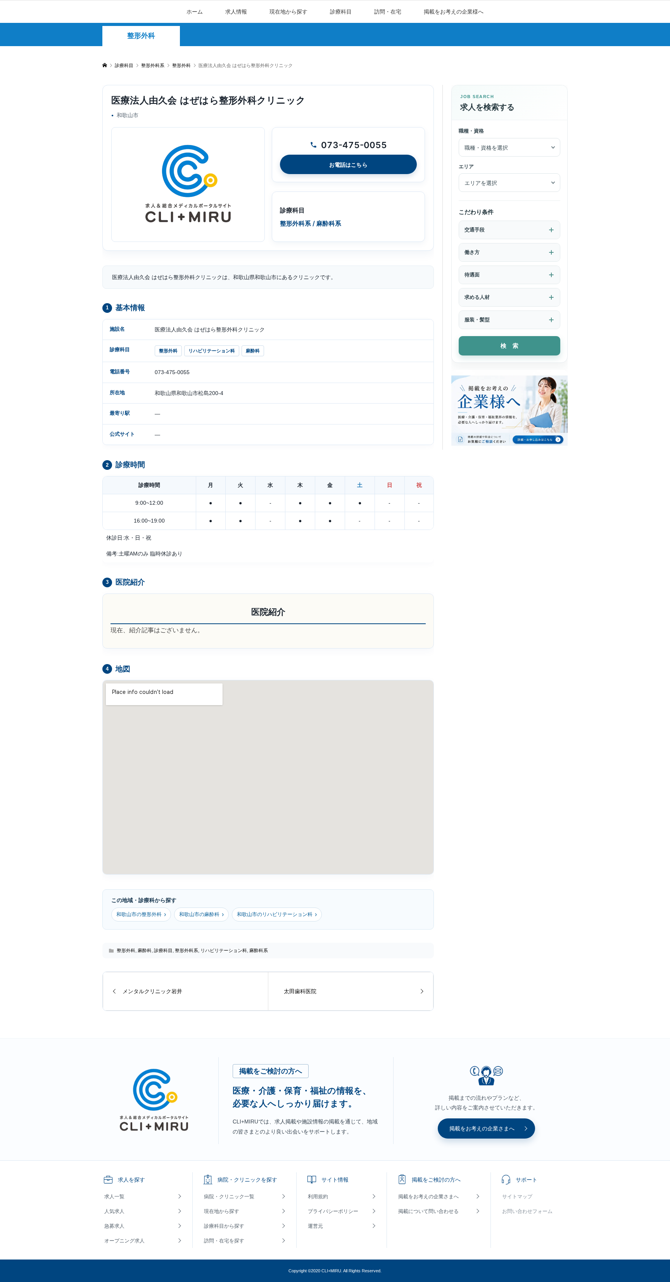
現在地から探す (288, 12)
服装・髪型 (477, 320)
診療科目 (341, 12)
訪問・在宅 (387, 12)
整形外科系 (186, 950)
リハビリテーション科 (211, 351)
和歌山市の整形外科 (141, 914)
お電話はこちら (348, 164)
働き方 (472, 252)
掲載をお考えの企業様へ (454, 12)
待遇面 (472, 275)
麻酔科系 (258, 950)
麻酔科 (253, 351)
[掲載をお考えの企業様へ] (509, 410)
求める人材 (477, 297)
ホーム (194, 12)
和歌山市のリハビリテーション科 (277, 914)
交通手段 (475, 230)
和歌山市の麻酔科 (201, 914)
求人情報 (236, 12)
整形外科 (141, 36)
